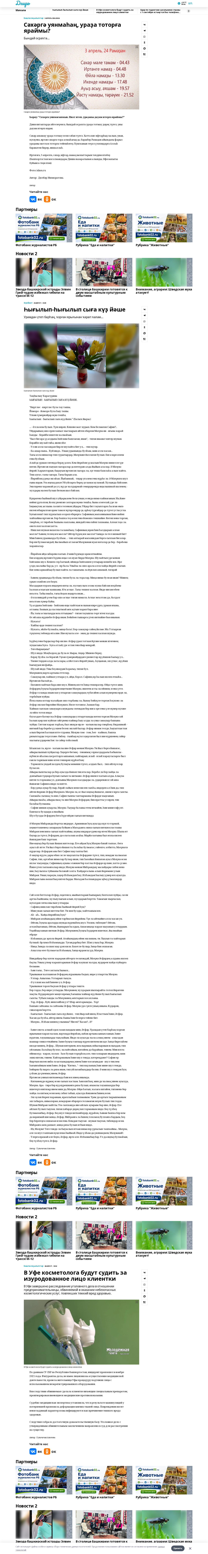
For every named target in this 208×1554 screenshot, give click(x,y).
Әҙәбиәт (28, 303)
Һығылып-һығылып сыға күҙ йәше (70, 10)
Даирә (23, 3)
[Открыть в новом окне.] (35, 199)
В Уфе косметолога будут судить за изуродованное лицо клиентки (114, 11)
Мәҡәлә (21, 10)
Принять (177, 1548)
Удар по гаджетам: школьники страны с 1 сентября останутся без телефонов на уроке (160, 11)
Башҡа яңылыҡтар (33, 18)
